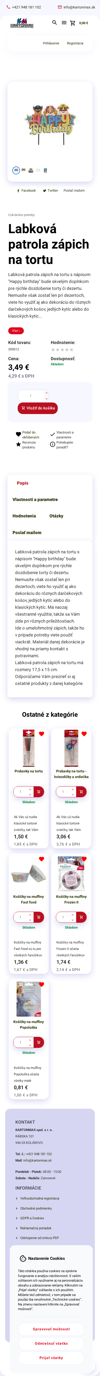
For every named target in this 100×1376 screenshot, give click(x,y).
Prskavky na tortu (29, 771)
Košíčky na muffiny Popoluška (28, 1024)
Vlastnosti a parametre (35, 499)
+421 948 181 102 (39, 1154)
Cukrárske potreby (21, 215)
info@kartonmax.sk (37, 1160)
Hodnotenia (24, 515)
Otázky (56, 515)
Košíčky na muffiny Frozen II (71, 899)
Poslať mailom (27, 532)
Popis (22, 483)
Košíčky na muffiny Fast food (28, 899)
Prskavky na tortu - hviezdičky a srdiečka (71, 774)
